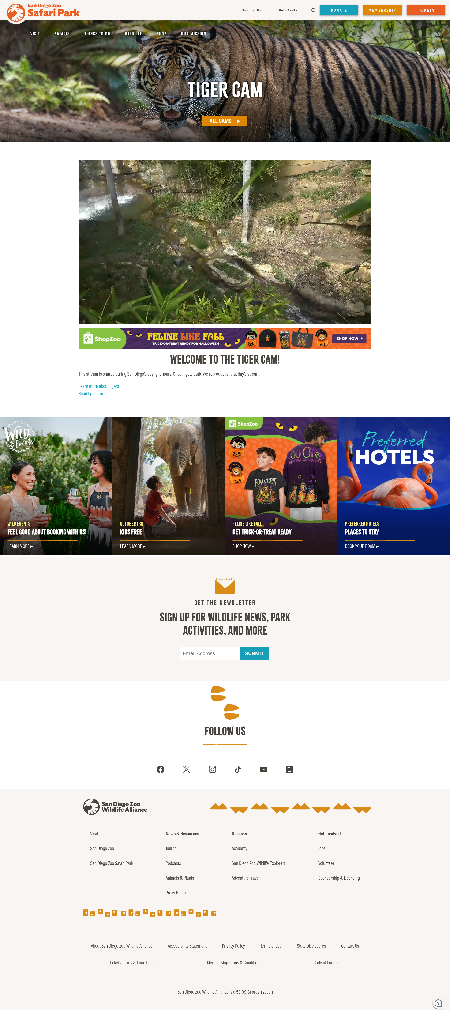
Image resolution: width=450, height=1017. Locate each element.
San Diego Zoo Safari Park (111, 862)
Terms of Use (271, 945)
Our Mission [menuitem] (193, 34)
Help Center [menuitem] (289, 10)
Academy (239, 847)
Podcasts (173, 862)
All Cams (221, 120)
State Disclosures (311, 945)
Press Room (176, 892)
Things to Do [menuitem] (97, 34)
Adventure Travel (246, 877)
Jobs (322, 847)
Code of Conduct (327, 962)
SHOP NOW (241, 545)
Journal (172, 847)
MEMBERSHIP (382, 10)
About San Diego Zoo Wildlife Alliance (122, 945)
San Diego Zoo (102, 847)
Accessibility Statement (187, 945)
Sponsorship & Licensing (339, 877)
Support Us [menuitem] (251, 10)
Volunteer (326, 862)
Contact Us (350, 945)
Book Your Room (360, 545)
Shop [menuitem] (162, 34)
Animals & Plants (180, 877)
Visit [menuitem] (35, 34)
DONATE (339, 10)
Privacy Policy (233, 945)
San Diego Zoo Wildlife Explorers (259, 862)
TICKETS (426, 10)
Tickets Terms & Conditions (131, 962)
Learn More (131, 545)
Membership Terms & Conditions (234, 962)
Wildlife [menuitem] (133, 34)
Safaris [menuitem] (62, 34)
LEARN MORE (19, 545)
